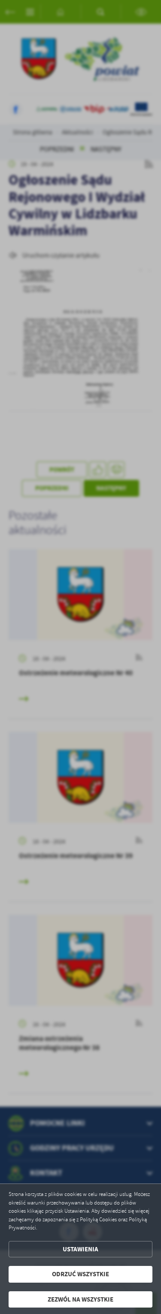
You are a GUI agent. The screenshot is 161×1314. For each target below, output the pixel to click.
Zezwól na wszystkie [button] (80, 1299)
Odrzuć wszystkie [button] (80, 1274)
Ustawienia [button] (80, 1249)
